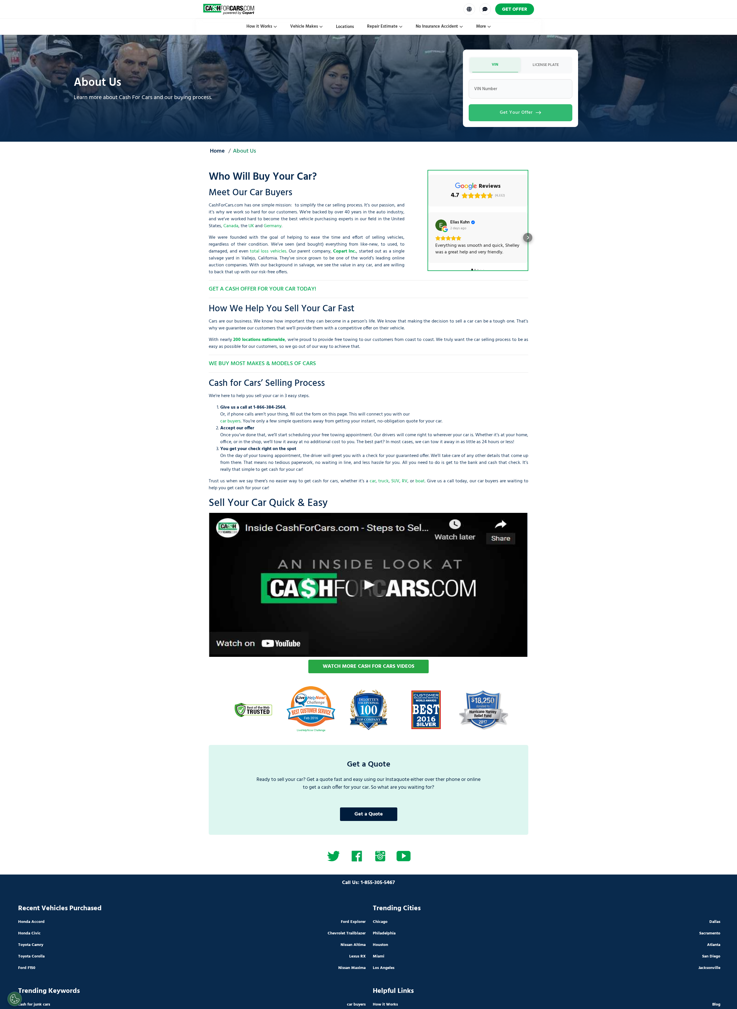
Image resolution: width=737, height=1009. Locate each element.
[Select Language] (469, 9)
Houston (380, 945)
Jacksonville (709, 968)
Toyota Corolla (31, 956)
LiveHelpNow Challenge (311, 730)
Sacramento (709, 933)
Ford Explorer (353, 922)
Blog (716, 1005)
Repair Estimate (382, 26)
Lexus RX (357, 956)
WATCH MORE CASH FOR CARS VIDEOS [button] (368, 666)
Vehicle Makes (304, 26)
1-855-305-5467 (378, 883)
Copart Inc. (344, 251)
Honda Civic (29, 933)
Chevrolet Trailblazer (347, 933)
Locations (345, 26)
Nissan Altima (353, 945)
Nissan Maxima (352, 968)
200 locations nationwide (259, 340)
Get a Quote (368, 814)
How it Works (259, 26)
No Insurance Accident (437, 26)
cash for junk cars (34, 1005)
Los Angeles (383, 968)
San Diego (711, 956)
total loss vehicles (268, 251)
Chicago (380, 922)
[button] (428, 237)
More (481, 26)
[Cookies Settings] (14, 999)
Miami (378, 956)
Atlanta (713, 945)
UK (251, 226)
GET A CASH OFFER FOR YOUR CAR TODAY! (262, 289)
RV (404, 481)
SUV (395, 481)
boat (420, 481)
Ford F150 (26, 968)
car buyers (230, 421)
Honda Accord (31, 922)
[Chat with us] (485, 9)
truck (383, 481)
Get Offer (514, 9)
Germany (273, 226)
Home (217, 151)
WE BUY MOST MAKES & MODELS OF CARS (262, 363)
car (373, 481)
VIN (495, 64)
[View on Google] (441, 225)
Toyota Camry (30, 945)
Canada (230, 226)
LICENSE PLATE (546, 65)
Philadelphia (384, 933)
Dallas (714, 922)
